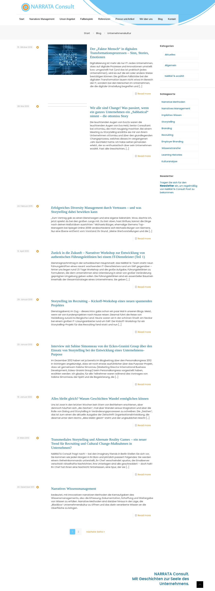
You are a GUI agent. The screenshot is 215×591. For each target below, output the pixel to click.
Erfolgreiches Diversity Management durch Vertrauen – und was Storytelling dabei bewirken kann (96, 210)
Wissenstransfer (171, 148)
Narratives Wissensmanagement (73, 489)
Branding (167, 128)
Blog (98, 33)
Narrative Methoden (173, 101)
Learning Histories (172, 154)
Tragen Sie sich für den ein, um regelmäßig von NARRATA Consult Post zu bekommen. (178, 187)
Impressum (25, 582)
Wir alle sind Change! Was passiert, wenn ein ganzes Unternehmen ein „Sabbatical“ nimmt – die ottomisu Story (119, 112)
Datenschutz (48, 582)
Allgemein (170, 65)
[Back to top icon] (200, 584)
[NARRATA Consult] (47, 7)
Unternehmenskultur (119, 33)
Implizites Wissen (172, 115)
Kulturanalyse (169, 161)
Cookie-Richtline (65, 582)
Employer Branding (172, 141)
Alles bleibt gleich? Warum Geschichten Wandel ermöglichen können (100, 398)
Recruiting (167, 135)
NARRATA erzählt (174, 76)
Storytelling (168, 121)
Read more (144, 93)
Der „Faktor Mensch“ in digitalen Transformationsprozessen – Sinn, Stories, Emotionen (119, 53)
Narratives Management (176, 108)
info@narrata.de (34, 576)
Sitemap (36, 582)
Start (87, 33)
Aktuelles (170, 54)
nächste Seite (94, 531)
